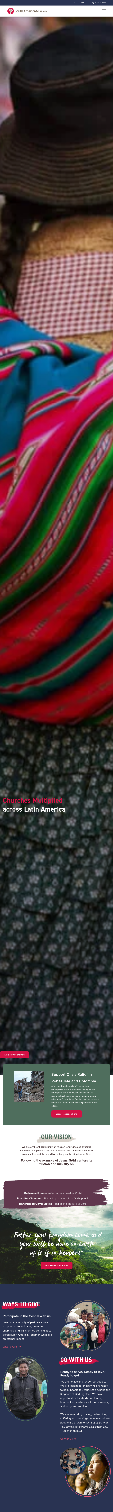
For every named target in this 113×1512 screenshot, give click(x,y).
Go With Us (66, 1439)
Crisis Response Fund (66, 1113)
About (81, 2)
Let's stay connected (14, 1054)
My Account (100, 2)
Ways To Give (10, 1347)
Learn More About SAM (56, 1265)
